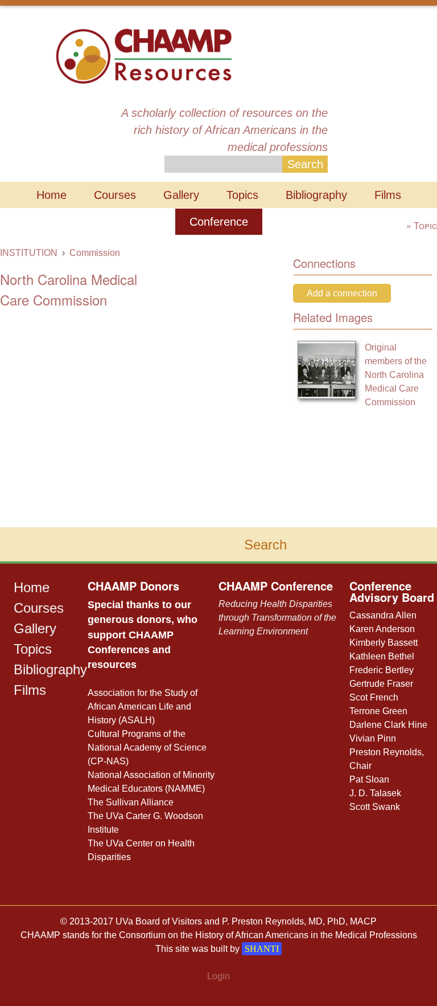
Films (387, 195)
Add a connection (342, 293)
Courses (115, 195)
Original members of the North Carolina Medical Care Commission (396, 375)
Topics (242, 195)
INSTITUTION (28, 253)
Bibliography (316, 195)
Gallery (181, 195)
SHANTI (262, 949)
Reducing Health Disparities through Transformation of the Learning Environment (277, 617)
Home (51, 195)
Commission (94, 253)
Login (218, 976)
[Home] (144, 55)
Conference (218, 221)
